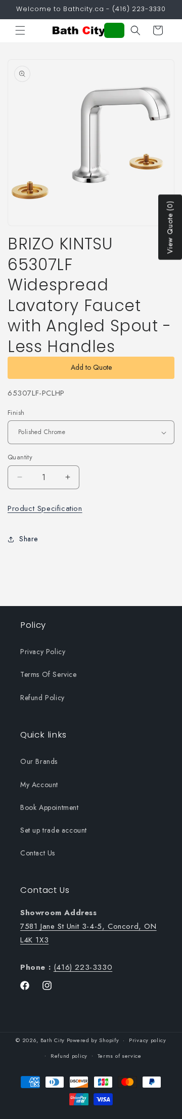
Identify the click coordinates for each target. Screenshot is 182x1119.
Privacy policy (147, 1040)
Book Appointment (49, 807)
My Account (39, 785)
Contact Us (37, 853)
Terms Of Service (48, 674)
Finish (16, 412)
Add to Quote (91, 367)
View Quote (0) (170, 227)
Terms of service (120, 1056)
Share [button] (28, 539)
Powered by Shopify (93, 1040)
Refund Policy (42, 698)
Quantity (20, 457)
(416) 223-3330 (83, 967)
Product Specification (45, 508)
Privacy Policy (42, 652)
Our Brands (39, 761)
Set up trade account (53, 830)
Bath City (52, 1040)
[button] (20, 30)
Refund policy (69, 1056)
